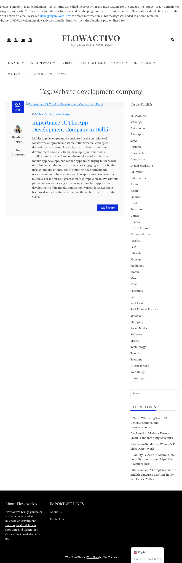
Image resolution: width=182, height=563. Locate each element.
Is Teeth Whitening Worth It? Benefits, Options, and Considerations (148, 423)
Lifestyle (135, 253)
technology (31, 529)
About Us (55, 512)
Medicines (137, 265)
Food (133, 203)
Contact (14, 74)
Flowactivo (91, 37)
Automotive (138, 128)
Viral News (93, 557)
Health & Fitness (93, 62)
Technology (142, 62)
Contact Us (57, 519)
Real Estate (137, 303)
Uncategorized (139, 365)
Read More (108, 207)
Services (49, 114)
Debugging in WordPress (55, 16)
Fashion (66, 62)
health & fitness (26, 525)
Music (134, 278)
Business (14, 62)
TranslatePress (154, 559)
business (10, 520)
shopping (11, 529)
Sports (134, 340)
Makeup (135, 259)
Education (136, 172)
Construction (138, 153)
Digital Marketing (141, 165)
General (135, 222)
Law (133, 247)
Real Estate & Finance (144, 309)
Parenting (136, 290)
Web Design (63, 114)
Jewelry (135, 240)
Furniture (136, 209)
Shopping (117, 62)
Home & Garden (41, 74)
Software (136, 334)
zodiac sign (137, 378)
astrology (136, 122)
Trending (136, 359)
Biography (137, 134)
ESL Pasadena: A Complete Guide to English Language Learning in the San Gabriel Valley (153, 474)
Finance (135, 197)
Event (134, 184)
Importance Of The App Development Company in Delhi (70, 126)
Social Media (138, 328)
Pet (132, 297)
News (133, 284)
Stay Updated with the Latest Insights (91, 45)
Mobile (39, 114)
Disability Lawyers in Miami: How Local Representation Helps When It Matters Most (152, 459)
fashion (10, 525)
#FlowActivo (138, 115)
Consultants (137, 159)
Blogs (133, 140)
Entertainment (40, 62)
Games (134, 215)
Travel (62, 74)
